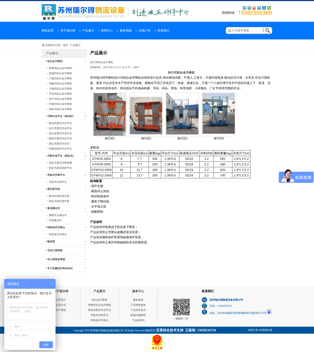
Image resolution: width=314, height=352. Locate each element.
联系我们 (163, 30)
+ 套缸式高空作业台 (58, 143)
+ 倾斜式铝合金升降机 (59, 109)
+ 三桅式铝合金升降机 (59, 78)
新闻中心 (107, 30)
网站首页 (48, 30)
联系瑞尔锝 (266, 330)
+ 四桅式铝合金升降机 (59, 83)
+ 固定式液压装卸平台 (59, 167)
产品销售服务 (138, 304)
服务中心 (138, 291)
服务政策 (138, 299)
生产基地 (61, 310)
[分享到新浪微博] (254, 8)
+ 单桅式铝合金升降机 (59, 68)
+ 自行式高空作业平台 (59, 128)
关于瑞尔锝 (67, 30)
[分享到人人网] (264, 8)
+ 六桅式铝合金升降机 (59, 88)
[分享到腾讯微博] (259, 8)
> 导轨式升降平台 (55, 174)
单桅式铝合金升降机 (99, 304)
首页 (65, 45)
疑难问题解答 (138, 315)
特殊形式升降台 (100, 320)
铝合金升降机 (99, 299)
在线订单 (145, 30)
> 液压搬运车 (52, 208)
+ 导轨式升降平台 (57, 181)
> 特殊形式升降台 (55, 227)
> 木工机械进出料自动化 (59, 268)
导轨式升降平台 (100, 315)
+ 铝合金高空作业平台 (59, 133)
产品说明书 (138, 320)
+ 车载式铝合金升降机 (59, 103)
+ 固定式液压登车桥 (58, 201)
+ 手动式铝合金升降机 (59, 93)
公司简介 (61, 299)
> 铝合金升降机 (54, 61)
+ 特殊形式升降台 (57, 234)
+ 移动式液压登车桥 (58, 196)
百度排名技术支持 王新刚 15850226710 (186, 330)
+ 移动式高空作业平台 (59, 123)
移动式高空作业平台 (99, 310)
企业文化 (61, 304)
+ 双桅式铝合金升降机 (59, 73)
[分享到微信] (269, 8)
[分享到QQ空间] (249, 8)
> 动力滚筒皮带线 (55, 259)
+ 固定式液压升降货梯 (59, 162)
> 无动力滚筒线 (54, 250)
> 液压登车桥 (52, 189)
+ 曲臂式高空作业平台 (59, 138)
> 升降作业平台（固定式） (60, 155)
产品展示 (88, 30)
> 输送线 (50, 241)
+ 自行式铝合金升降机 (59, 98)
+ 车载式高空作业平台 (59, 148)
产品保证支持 (138, 310)
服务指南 (126, 30)
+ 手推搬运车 (54, 220)
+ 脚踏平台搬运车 (57, 215)
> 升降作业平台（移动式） (60, 116)
